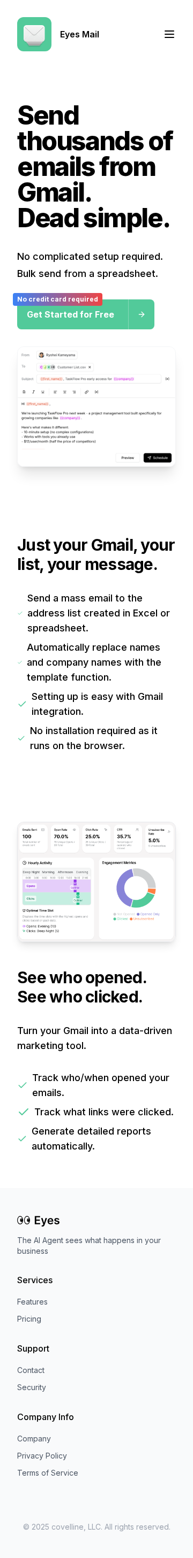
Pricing (29, 1318)
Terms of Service (47, 1472)
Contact (30, 1370)
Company (34, 1438)
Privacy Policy (42, 1455)
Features (32, 1301)
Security (31, 1387)
